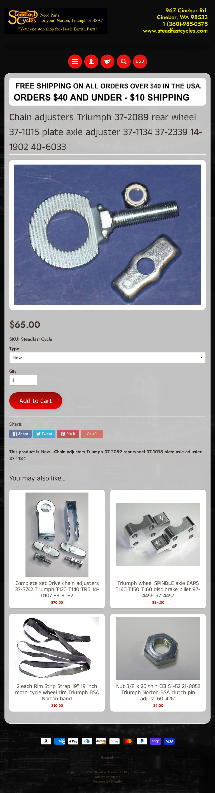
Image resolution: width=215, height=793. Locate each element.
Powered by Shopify (107, 781)
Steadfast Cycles (105, 772)
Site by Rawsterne (107, 776)
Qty (13, 371)
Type (14, 348)
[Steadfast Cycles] (56, 21)
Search (107, 757)
